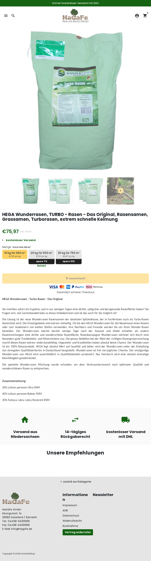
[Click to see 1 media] (30, 191)
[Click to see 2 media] (60, 191)
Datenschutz (71, 515)
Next (144, 101)
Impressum (70, 505)
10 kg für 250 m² (14, 254)
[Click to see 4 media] (120, 191)
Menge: (16, 247)
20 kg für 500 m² (41, 254)
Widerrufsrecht (72, 521)
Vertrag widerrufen (78, 532)
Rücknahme (70, 526)
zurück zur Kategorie (75, 481)
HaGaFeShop (28, 553)
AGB (65, 510)
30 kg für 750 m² (69, 254)
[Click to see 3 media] (90, 191)
